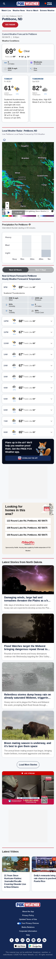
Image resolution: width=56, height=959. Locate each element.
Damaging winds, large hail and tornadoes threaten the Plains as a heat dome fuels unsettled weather (28, 600)
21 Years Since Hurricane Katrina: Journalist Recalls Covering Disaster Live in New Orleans (15, 881)
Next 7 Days (40, 270)
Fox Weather (28, 4)
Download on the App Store (20, 946)
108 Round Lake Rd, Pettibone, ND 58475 (27, 528)
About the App (28, 911)
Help (28, 935)
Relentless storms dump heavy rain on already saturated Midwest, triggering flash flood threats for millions (27, 697)
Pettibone (13, 16)
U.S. (3, 16)
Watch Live (6, 10)
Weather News (19, 10)
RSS (44, 940)
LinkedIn (33, 940)
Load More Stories (28, 765)
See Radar (10, 25)
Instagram (22, 940)
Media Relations (28, 927)
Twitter (17, 940)
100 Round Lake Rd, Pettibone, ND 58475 (27, 535)
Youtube (28, 940)
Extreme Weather (47, 10)
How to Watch (32, 10)
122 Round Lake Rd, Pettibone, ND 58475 (27, 521)
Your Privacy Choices (30, 923)
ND (7, 16)
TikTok (39, 940)
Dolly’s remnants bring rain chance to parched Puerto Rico (45, 878)
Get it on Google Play (35, 946)
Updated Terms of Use (28, 919)
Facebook (12, 940)
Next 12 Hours (15, 270)
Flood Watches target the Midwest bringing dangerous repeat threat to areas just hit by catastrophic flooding (27, 649)
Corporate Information (28, 931)
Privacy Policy (28, 915)
